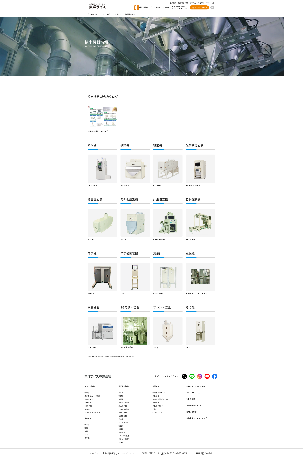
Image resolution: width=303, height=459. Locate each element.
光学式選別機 (123, 403)
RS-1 (188, 347)
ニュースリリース (193, 393)
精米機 (121, 393)
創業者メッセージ (159, 393)
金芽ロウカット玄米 (92, 396)
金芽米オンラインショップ (196, 418)
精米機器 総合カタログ (98, 131)
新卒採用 (193, 3)
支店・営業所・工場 (160, 399)
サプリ (87, 435)
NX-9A (91, 239)
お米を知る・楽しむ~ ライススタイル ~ (179, 7)
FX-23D (157, 185)
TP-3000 (190, 239)
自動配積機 (122, 416)
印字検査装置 (123, 422)
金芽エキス (89, 399)
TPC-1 (123, 293)
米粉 (86, 431)
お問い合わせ (191, 412)
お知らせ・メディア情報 (195, 386)
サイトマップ (113, 455)
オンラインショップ (201, 7)
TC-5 (155, 347)
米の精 (87, 409)
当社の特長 (143, 7)
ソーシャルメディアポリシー (127, 453)
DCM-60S (93, 185)
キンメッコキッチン (92, 413)
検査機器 (121, 432)
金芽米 (87, 393)
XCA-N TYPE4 (193, 185)
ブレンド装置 (123, 439)
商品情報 (166, 7)
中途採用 (201, 3)
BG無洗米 (88, 406)
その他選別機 (123, 409)
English (209, 3)
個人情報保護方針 (110, 453)
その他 (87, 438)
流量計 (121, 426)
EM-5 (123, 239)
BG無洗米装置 (126, 347)
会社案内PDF (157, 406)
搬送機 (121, 429)
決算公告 (155, 403)
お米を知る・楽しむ (194, 405)
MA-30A (92, 347)
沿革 (154, 409)
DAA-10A (125, 185)
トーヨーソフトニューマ (196, 293)
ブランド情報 (155, 7)
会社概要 (155, 396)
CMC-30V (158, 293)
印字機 (121, 419)
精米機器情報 (183, 3)
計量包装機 (122, 413)
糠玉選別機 (122, 406)
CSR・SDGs (157, 413)
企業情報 (173, 3)
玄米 (86, 428)
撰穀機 (121, 396)
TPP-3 (91, 293)
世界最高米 (89, 403)
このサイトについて (96, 453)
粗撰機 (121, 399)
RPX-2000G (159, 239)
